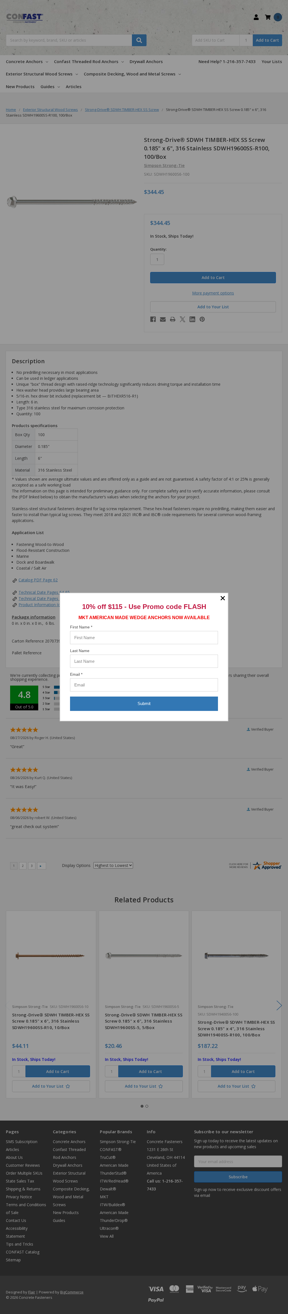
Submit (144, 703)
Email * (76, 674)
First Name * (81, 627)
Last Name (79, 650)
